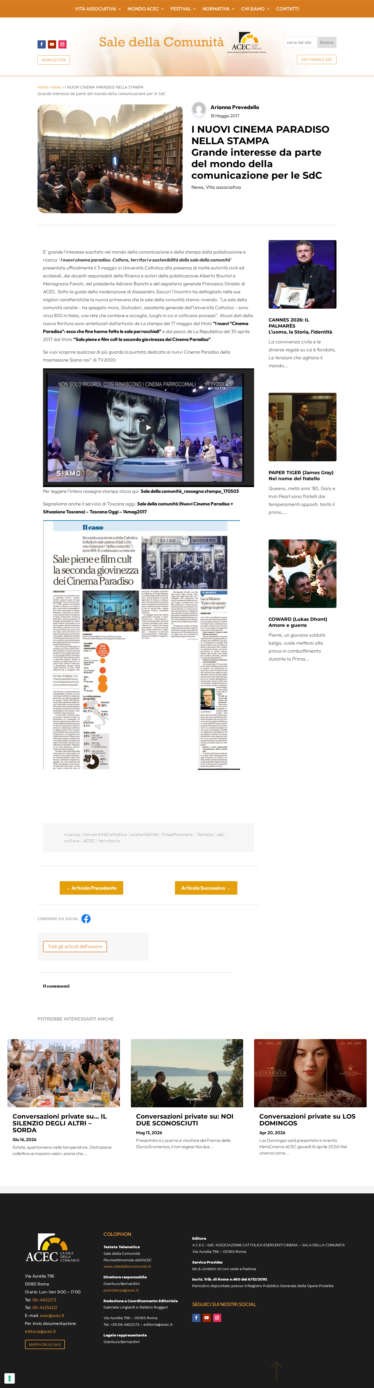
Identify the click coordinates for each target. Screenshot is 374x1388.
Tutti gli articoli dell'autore (75, 946)
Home (43, 87)
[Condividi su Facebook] (85, 918)
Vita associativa (95, 9)
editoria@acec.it (40, 1331)
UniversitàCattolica (105, 834)
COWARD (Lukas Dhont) (298, 622)
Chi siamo (253, 9)
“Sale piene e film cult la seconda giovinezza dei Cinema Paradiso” (142, 339)
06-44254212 (44, 1307)
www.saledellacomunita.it (127, 1266)
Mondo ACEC (143, 9)
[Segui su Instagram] (62, 44)
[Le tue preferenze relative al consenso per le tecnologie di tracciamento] (9, 1378)
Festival (181, 9)
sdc (220, 834)
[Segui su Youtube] (52, 44)
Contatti (287, 9)
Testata (205, 834)
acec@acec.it (52, 1315)
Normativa (216, 9)
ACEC (89, 840)
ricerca (72, 834)
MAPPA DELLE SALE (45, 1344)
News (56, 87)
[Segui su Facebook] (42, 44)
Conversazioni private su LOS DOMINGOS (307, 1120)
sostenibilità (144, 834)
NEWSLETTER (54, 59)
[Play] (148, 427)
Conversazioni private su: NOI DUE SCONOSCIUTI (185, 1120)
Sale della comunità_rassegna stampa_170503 (190, 491)
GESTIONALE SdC (316, 59)
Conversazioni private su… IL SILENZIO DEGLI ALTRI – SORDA (60, 1123)
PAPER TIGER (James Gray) (301, 475)
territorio (109, 840)
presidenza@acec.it (121, 1290)
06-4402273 (44, 1299)
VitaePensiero (177, 834)
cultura (71, 840)
